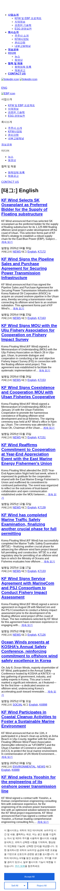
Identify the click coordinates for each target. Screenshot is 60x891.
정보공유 (13, 49)
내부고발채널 (23, 46)
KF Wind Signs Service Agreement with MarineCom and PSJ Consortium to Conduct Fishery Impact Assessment (27, 587)
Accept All (29, 876)
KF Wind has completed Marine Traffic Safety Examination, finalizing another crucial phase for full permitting (28, 524)
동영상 (19, 60)
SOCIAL (17, 704)
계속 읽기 (7, 242)
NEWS (17, 251)
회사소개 (13, 32)
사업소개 (13, 14)
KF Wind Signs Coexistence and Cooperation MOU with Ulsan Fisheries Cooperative (28, 392)
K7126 (42, 634)
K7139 (42, 507)
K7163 (42, 318)
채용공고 (20, 70)
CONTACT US (17, 73)
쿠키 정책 (20, 866)
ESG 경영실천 (23, 28)
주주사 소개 (22, 35)
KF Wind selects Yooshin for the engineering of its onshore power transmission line (28, 784)
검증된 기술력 (23, 25)
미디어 (12, 53)
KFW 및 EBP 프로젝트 (28, 18)
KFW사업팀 (22, 39)
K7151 (42, 437)
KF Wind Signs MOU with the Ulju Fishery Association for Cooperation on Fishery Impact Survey (29, 332)
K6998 (43, 704)
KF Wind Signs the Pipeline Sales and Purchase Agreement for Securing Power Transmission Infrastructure (27, 268)
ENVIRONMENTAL (24, 766)
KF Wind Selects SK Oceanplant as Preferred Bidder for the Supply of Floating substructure (24, 207)
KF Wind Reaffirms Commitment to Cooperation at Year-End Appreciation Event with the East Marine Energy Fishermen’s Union (28, 454)
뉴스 (17, 56)
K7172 (42, 251)
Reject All (41, 885)
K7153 (42, 380)
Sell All (14, 885)
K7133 (42, 571)
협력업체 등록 (23, 66)
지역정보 (20, 21)
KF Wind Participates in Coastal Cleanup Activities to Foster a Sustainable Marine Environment (28, 719)
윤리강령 (20, 42)
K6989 (16, 770)
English (32, 251)
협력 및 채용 (15, 63)
